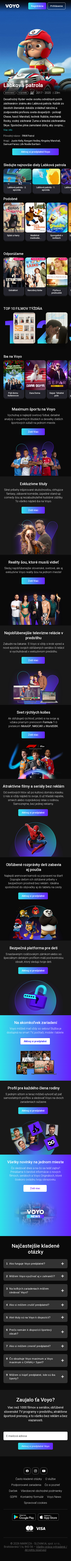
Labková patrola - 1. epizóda (45, 188)
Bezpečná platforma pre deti (33, 948)
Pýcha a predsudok (57, 291)
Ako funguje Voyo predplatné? (25, 1263)
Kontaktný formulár (32, 1496)
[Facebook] (27, 1470)
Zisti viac (33, 510)
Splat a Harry (13, 235)
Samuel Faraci (11, 144)
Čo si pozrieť (52, 1485)
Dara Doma (34, 393)
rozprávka (22, 93)
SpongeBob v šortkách (56, 236)
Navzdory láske (35, 290)
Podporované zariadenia (26, 1485)
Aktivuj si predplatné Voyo (35, 151)
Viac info (7, 130)
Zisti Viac (33, 431)
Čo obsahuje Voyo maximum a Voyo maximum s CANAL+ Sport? (29, 1360)
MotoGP (26, 726)
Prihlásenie (56, 6)
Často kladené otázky (29, 1479)
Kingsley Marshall (50, 140)
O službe (50, 1479)
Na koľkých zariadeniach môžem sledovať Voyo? (27, 1290)
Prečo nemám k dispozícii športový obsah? (29, 1331)
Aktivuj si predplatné (33, 812)
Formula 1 (49, 722)
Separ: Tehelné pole (56, 394)
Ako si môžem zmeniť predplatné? (28, 1346)
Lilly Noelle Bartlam (30, 144)
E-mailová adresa (16, 1436)
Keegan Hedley (32, 140)
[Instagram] (35, 1470)
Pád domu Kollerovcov (13, 394)
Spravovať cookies (35, 1502)
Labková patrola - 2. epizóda (16, 188)
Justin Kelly (17, 140)
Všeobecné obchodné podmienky (41, 1491)
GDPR (13, 1496)
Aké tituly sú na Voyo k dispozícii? (28, 1317)
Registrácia (37, 6)
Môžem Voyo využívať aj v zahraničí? (30, 1276)
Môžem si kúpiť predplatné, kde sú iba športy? (30, 1376)
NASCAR (37, 726)
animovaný (9, 93)
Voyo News (54, 1496)
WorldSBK (52, 726)
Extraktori (13, 290)
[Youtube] (43, 1470)
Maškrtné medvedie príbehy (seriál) (35, 238)
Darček (13, 1491)
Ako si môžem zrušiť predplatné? (27, 1304)
